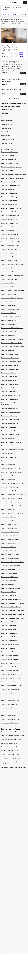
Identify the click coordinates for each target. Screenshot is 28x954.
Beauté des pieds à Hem (8, 391)
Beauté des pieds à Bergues (9, 204)
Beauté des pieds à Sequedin (9, 640)
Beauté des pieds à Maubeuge (9, 487)
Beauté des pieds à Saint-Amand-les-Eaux (13, 610)
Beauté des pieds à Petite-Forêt (10, 539)
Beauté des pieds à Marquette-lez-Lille (12, 483)
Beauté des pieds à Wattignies (9, 704)
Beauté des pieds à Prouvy (8, 547)
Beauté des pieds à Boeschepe (10, 215)
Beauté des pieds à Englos (8, 313)
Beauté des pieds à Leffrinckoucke (11, 442)
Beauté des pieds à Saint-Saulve (10, 622)
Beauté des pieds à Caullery (9, 272)
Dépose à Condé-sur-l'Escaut (9, 743)
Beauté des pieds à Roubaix (9, 595)
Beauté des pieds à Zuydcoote (9, 723)
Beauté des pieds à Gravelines (9, 365)
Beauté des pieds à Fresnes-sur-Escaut (12, 346)
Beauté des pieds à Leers (8, 438)
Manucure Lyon (5, 117)
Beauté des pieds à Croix (8, 283)
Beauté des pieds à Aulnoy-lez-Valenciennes (14, 174)
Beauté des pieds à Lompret (9, 461)
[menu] (2, 2)
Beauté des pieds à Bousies (9, 230)
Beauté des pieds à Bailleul (8, 189)
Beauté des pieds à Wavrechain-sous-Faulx (13, 712)
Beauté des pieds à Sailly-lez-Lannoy (11, 599)
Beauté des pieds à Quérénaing (10, 558)
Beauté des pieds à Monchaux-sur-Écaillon (13, 494)
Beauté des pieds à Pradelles (9, 543)
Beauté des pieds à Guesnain (9, 369)
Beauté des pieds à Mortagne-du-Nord (12, 506)
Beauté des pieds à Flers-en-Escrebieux (12, 339)
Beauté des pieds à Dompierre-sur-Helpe (12, 290)
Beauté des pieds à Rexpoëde (9, 577)
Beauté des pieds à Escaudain (9, 320)
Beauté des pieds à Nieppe (8, 517)
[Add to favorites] (25, 30)
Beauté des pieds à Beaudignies (10, 197)
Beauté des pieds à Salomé (8, 625)
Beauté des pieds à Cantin (8, 257)
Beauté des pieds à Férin (8, 335)
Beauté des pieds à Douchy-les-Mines (12, 298)
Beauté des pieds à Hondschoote (10, 395)
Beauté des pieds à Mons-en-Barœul (11, 498)
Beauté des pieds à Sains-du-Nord (11, 607)
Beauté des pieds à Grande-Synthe (11, 361)
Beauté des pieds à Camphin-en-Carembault (14, 253)
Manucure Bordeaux (7, 109)
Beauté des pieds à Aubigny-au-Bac (11, 167)
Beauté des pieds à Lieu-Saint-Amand (12, 449)
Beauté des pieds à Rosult (8, 592)
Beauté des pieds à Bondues (9, 219)
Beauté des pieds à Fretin (8, 350)
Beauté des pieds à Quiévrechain (10, 565)
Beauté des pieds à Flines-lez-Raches (11, 343)
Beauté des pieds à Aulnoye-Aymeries (12, 178)
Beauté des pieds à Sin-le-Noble (10, 644)
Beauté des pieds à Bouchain (9, 223)
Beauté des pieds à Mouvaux (9, 509)
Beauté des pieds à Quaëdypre (10, 554)
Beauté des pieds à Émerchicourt (10, 309)
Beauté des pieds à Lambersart (10, 419)
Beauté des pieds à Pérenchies (10, 535)
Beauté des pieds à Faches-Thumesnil (12, 328)
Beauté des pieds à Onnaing (9, 520)
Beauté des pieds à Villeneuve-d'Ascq (11, 685)
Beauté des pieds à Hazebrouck (10, 384)
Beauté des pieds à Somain (9, 652)
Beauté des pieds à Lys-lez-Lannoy (11, 468)
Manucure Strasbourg (7, 139)
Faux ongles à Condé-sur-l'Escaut (11, 747)
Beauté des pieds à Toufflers (9, 667)
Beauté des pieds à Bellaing (9, 200)
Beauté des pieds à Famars (8, 331)
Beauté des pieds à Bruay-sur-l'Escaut (12, 242)
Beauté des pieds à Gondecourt (10, 358)
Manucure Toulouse (7, 143)
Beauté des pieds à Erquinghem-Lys (11, 316)
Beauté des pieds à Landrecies (10, 423)
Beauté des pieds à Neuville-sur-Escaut (12, 513)
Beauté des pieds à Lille (7, 453)
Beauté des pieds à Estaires (9, 324)
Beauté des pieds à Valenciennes (10, 678)
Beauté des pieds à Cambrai (9, 249)
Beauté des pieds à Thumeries (9, 663)
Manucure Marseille (6, 120)
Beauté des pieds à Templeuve (9, 659)
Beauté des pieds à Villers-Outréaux (11, 689)
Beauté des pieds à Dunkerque (10, 301)
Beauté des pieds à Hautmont (9, 380)
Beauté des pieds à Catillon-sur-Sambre (12, 264)
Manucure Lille (5, 113)
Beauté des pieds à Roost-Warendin (11, 588)
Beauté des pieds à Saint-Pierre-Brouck (12, 618)
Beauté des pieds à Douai (8, 294)
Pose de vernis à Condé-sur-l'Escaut (11, 758)
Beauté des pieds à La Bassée (9, 399)
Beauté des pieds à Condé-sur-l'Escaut (12, 739)
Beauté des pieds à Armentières (10, 163)
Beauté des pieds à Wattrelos (9, 708)
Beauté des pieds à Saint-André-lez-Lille (12, 614)
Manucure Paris (5, 135)
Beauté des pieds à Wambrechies (10, 697)
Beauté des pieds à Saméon (9, 629)
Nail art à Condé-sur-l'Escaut (9, 750)
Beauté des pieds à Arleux (8, 159)
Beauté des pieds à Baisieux (9, 193)
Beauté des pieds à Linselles (9, 457)
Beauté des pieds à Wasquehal (10, 700)
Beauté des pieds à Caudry (8, 268)
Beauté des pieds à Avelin (8, 182)
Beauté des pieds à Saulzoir (9, 633)
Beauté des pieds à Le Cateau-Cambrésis (13, 431)
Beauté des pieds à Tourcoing (9, 670)
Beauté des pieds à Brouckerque (10, 238)
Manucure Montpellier (7, 124)
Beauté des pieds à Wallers (8, 693)
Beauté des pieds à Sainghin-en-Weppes (12, 603)
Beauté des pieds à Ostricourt (9, 528)
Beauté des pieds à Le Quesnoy (10, 434)
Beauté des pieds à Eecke (8, 305)
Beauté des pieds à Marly (8, 479)
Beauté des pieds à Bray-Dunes (10, 234)
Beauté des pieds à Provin (8, 550)
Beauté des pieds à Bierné (8, 212)
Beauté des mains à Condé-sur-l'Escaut (12, 732)
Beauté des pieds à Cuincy (8, 286)
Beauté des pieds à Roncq (8, 584)
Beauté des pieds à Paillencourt (10, 532)
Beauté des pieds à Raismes (9, 573)
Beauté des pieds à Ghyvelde (9, 354)
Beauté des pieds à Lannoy (9, 427)
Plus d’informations (14, 98)
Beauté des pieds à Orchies (9, 524)
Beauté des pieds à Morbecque (10, 502)
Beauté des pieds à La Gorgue (9, 408)
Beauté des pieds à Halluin (8, 373)
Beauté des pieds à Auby (8, 170)
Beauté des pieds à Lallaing (9, 416)
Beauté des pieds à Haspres (9, 376)
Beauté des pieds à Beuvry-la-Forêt (11, 208)
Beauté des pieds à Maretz (8, 476)
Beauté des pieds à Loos (8, 464)
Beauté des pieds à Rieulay (8, 580)
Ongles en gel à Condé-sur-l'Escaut (11, 754)
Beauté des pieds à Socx (8, 648)
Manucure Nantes (6, 128)
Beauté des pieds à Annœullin (9, 152)
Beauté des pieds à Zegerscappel (10, 719)
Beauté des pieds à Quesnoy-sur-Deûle (12, 562)
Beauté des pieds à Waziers (9, 715)
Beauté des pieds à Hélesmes (9, 388)
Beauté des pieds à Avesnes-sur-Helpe (12, 185)
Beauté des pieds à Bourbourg (9, 227)
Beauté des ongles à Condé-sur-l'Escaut (12, 735)
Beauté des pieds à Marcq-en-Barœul (11, 472)
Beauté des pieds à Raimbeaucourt (11, 569)
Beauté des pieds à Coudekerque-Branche (13, 275)
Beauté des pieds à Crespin (9, 279)
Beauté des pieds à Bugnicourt (10, 245)
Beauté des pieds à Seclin (8, 637)
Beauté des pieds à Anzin (8, 155)
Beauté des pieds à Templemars (10, 655)
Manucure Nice (5, 132)
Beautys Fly (5, 46)
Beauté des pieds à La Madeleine (10, 412)
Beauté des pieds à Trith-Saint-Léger (11, 674)
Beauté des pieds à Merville (9, 491)
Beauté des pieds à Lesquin (9, 446)
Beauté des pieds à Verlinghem (10, 682)
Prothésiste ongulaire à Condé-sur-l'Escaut (13, 767)
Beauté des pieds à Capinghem (10, 260)
